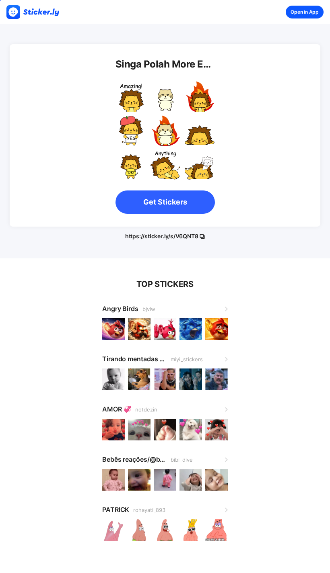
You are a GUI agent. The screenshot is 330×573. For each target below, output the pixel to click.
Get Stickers (165, 202)
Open (305, 12)
